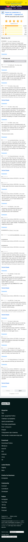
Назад (8, 390)
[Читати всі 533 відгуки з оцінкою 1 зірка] (13, 34)
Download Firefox (7, 443)
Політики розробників (8, 424)
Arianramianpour (14, 359)
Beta (2, 470)
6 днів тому (16, 321)
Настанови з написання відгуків (11, 435)
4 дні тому (22, 235)
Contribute (4, 488)
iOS (2, 451)
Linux (3, 457)
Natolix (11, 206)
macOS (3, 448)
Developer (4, 491)
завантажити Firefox (16, 3)
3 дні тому (21, 219)
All (2, 460)
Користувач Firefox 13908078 (11, 368)
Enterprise (4, 478)
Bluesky (3, 507)
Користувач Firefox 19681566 (11, 295)
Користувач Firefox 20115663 (10, 338)
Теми (14, 8)
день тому (20, 73)
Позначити (4, 54)
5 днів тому (17, 273)
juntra (11, 86)
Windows (4, 446)
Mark (11, 122)
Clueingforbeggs (14, 156)
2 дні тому (21, 140)
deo (11, 106)
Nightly (3, 467)
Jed (11, 41)
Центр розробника (7, 421)
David (11, 230)
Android (3, 454)
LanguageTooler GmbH (16, 16)
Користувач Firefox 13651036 (10, 184)
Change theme (5, 534)
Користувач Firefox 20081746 (11, 219)
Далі (20, 390)
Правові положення (6, 518)
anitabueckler (13, 73)
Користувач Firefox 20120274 (10, 178)
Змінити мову (4, 532)
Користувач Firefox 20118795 (11, 241)
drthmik (11, 273)
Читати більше (5, 100)
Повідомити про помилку (9, 432)
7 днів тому (22, 368)
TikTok (3, 505)
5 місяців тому (16, 41)
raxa (11, 321)
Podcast (4, 510)
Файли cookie (13, 516)
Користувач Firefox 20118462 (10, 253)
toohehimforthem (14, 140)
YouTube (4, 502)
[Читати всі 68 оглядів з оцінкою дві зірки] (13, 32)
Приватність (4, 516)
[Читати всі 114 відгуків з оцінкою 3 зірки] (13, 30)
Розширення (8, 8)
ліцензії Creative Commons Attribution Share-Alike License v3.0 (12, 524)
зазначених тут (17, 521)
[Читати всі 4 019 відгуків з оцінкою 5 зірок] (13, 25)
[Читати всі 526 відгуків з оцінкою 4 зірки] (13, 28)
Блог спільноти (6, 427)
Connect (4, 486)
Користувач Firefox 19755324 (11, 247)
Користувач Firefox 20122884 (11, 193)
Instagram (4, 499)
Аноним (12, 348)
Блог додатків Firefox (8, 416)
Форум (3, 429)
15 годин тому (18, 65)
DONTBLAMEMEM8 (14, 235)
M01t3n (11, 300)
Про (2, 413)
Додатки (4, 410)
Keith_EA (12, 65)
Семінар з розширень (8, 418)
